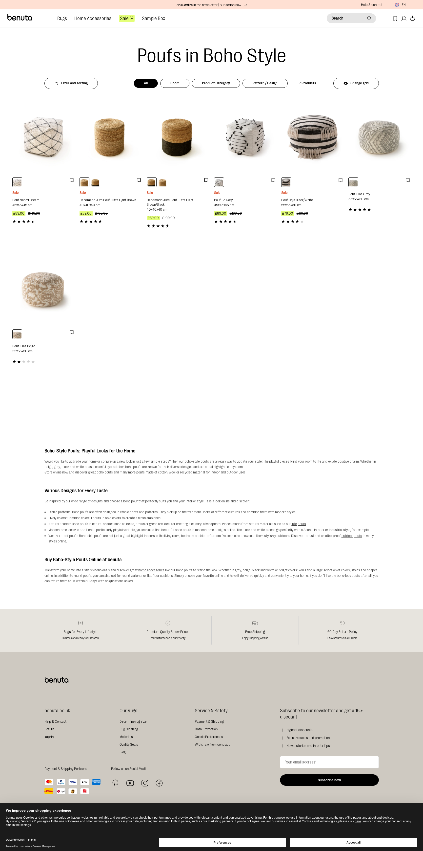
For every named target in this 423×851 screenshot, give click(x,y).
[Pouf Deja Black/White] (312, 136)
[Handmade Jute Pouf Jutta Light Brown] (111, 136)
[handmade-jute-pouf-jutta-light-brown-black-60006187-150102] (95, 182)
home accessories (151, 570)
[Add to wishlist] (72, 180)
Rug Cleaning (129, 729)
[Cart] (412, 18)
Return (49, 729)
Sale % (126, 18)
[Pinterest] (115, 783)
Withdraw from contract (212, 744)
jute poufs (298, 524)
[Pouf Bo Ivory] (245, 136)
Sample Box (153, 18)
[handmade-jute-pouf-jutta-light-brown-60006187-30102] (84, 182)
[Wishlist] (395, 18)
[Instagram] (145, 783)
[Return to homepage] (20, 17)
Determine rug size (133, 721)
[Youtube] (130, 783)
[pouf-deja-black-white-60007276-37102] (286, 182)
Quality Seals (129, 744)
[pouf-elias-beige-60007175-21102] (17, 334)
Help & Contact (55, 721)
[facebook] (159, 783)
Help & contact (372, 5)
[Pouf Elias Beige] (43, 288)
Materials (126, 737)
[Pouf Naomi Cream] (43, 136)
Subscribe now (329, 780)
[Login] (404, 18)
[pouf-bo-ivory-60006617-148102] (219, 182)
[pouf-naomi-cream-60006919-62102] (17, 182)
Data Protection (206, 729)
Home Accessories (92, 18)
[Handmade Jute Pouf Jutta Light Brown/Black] (178, 136)
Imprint (49, 737)
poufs (140, 472)
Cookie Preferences (209, 737)
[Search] (369, 18)
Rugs (62, 18)
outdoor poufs (352, 536)
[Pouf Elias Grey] (379, 136)
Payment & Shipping (209, 721)
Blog (123, 752)
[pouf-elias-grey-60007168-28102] (353, 182)
